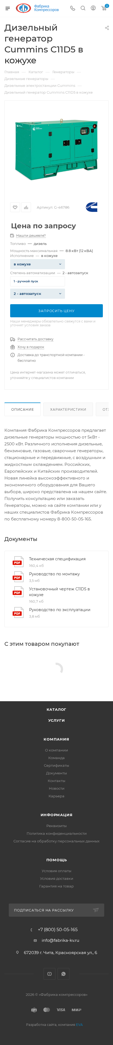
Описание (22, 409)
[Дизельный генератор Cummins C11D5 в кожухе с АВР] (56, 149)
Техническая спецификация (57, 558)
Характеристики (68, 409)
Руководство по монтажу (54, 574)
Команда (56, 758)
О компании (56, 750)
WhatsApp (63, 974)
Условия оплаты (56, 871)
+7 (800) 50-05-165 (58, 930)
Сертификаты (56, 765)
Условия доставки (56, 878)
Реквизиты (56, 826)
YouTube (49, 974)
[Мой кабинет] (93, 8)
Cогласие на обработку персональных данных (56, 841)
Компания (56, 739)
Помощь (56, 860)
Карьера (56, 796)
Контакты (56, 780)
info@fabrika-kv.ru (60, 940)
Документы (56, 773)
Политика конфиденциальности (57, 833)
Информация (57, 815)
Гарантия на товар (56, 886)
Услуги (56, 720)
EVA (79, 1025)
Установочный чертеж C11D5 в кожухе (59, 592)
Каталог (57, 709)
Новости (56, 788)
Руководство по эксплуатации (60, 609)
